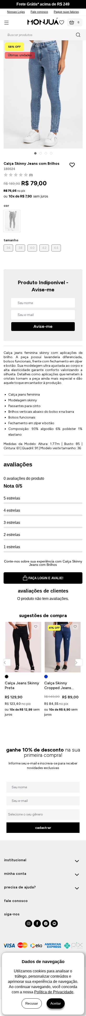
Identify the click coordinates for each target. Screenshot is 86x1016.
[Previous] (7, 662)
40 (32, 248)
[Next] (78, 662)
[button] (35, 153)
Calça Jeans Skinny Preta (22, 685)
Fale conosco (39, 11)
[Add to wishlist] (73, 165)
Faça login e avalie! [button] (45, 578)
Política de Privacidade (53, 992)
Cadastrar (43, 828)
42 (44, 248)
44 (56, 248)
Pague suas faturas (66, 11)
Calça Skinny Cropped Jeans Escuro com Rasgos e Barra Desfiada (61, 685)
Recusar (31, 1003)
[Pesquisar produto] (78, 34)
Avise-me (43, 326)
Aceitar (55, 1003)
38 (20, 248)
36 (8, 248)
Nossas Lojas (16, 11)
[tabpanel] (23, 670)
